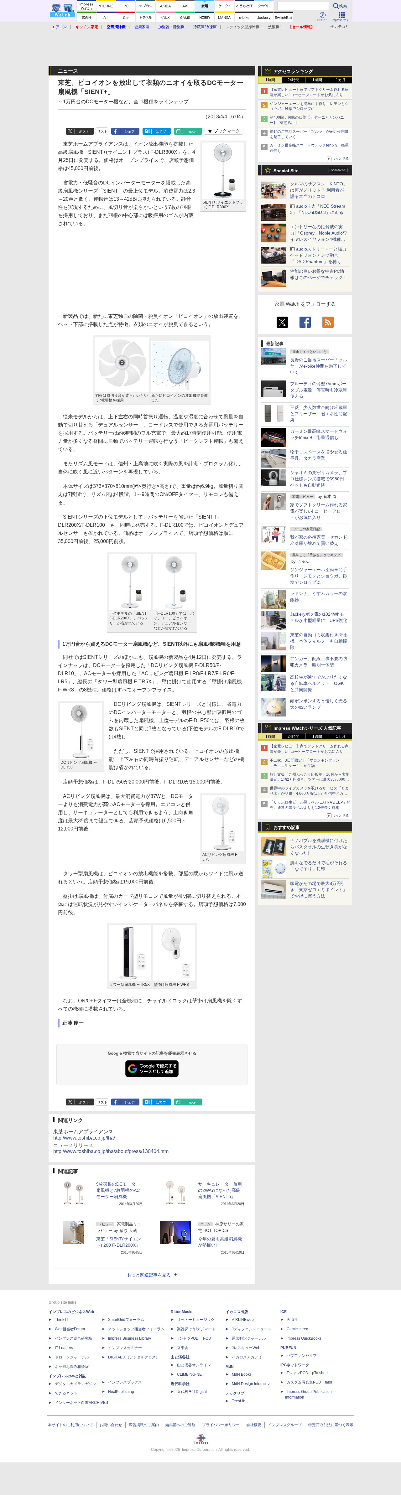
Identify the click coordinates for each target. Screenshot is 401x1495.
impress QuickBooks (304, 1338)
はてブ (161, 131)
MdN (230, 1366)
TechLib (238, 1401)
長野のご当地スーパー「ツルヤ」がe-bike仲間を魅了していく (318, 366)
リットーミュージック (196, 1319)
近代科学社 (180, 1384)
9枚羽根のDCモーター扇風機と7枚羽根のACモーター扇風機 (118, 1190)
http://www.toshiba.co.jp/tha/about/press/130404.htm (111, 1151)
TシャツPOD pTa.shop (307, 1373)
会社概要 (253, 1425)
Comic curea (297, 1329)
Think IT (61, 1319)
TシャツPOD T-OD (194, 1338)
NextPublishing (121, 1391)
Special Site (286, 170)
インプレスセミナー (125, 1348)
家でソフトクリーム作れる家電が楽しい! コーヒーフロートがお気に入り (318, 511)
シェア (129, 131)
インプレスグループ (285, 1425)
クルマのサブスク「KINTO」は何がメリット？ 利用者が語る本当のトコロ (318, 190)
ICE (283, 1312)
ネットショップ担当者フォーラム (136, 1329)
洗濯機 (273, 27)
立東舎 (182, 1348)
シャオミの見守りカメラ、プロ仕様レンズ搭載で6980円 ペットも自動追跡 (319, 479)
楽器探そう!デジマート (196, 1329)
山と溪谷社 (180, 1357)
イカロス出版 (237, 1312)
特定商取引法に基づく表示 (330, 1425)
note (192, 131)
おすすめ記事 (286, 827)
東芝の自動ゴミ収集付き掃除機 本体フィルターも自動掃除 (318, 641)
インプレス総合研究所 (73, 1338)
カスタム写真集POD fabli (309, 1382)
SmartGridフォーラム (126, 1319)
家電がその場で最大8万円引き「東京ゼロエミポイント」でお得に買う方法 (318, 889)
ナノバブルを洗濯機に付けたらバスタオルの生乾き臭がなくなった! (318, 847)
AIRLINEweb (243, 1319)
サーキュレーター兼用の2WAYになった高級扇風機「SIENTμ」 (220, 1190)
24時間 (293, 80)
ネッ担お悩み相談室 (72, 1366)
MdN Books (242, 1374)
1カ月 (341, 80)
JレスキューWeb (246, 1348)
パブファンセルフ (302, 1355)
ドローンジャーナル (72, 1357)
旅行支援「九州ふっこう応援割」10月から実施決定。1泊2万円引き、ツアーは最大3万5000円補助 (309, 779)
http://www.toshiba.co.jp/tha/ (84, 1138)
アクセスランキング (293, 71)
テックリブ (235, 1393)
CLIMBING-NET (190, 1374)
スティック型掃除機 (242, 27)
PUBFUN (288, 1348)
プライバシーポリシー (221, 1425)
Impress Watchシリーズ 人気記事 (307, 728)
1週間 (317, 80)
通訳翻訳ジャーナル (249, 1338)
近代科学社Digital (192, 1391)
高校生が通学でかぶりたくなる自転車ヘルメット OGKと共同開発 (318, 683)
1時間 (270, 80)
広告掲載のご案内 (144, 1425)
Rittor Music (181, 1312)
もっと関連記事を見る (149, 1274)
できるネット (66, 1393)
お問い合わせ (111, 1425)
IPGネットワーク (294, 1365)
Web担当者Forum (70, 1329)
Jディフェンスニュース (251, 1329)
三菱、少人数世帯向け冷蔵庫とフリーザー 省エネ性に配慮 (318, 413)
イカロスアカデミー (249, 1357)
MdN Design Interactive (252, 1384)
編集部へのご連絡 (180, 1425)
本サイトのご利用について (70, 1425)
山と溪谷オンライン (194, 1365)
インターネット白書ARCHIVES (81, 1402)
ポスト (84, 131)
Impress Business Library (129, 1338)
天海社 (292, 1319)
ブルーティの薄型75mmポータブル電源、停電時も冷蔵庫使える (318, 390)
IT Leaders (64, 1348)
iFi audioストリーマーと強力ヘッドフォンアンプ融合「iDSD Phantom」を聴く (318, 255)
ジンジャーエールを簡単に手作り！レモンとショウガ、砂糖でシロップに (318, 576)
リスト (102, 131)
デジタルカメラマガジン (75, 1384)
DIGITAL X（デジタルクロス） (133, 1357)
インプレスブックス (125, 1382)
